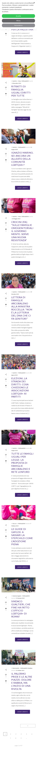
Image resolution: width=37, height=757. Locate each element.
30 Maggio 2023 (16, 218)
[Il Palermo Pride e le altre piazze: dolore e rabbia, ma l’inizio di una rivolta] (18, 657)
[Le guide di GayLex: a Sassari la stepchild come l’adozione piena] (18, 512)
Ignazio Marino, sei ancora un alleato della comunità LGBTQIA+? (22, 158)
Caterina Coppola (17, 596)
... (26, 738)
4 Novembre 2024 (16, 83)
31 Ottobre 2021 (20, 670)
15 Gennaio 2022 (20, 598)
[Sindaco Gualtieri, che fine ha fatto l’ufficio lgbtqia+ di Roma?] (18, 584)
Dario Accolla (16, 668)
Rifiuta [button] (18, 20)
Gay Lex (15, 523)
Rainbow (30, 668)
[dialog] (18, 14)
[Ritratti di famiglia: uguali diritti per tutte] (18, 70)
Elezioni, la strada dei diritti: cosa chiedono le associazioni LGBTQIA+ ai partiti (20, 387)
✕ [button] (34, 3)
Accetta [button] (18, 16)
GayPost (15, 81)
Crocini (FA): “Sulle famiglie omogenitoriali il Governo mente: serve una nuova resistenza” (22, 231)
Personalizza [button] (18, 25)
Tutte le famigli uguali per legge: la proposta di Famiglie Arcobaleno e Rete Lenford (22, 462)
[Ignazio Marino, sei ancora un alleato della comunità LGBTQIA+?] (18, 136)
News (19, 81)
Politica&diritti (25, 81)
